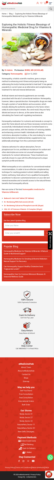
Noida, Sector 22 (26, 421)
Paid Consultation (26, 397)
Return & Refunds (38, 467)
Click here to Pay (50, 242)
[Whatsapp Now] (50, 457)
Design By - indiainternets (27, 477)
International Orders (26, 401)
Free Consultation (26, 394)
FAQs (47, 467)
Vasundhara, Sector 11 (26, 424)
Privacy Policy (10, 467)
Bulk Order (26, 405)
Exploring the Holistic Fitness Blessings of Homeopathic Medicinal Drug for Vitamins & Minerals (24, 15)
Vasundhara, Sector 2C (26, 428)
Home (4, 13)
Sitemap (26, 381)
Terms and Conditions (23, 467)
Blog (11, 13)
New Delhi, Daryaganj (26, 431)
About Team (26, 367)
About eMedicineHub (26, 371)
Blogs (26, 378)
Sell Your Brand (26, 390)
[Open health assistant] (48, 474)
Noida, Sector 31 (26, 414)
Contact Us (26, 374)
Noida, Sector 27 (26, 417)
